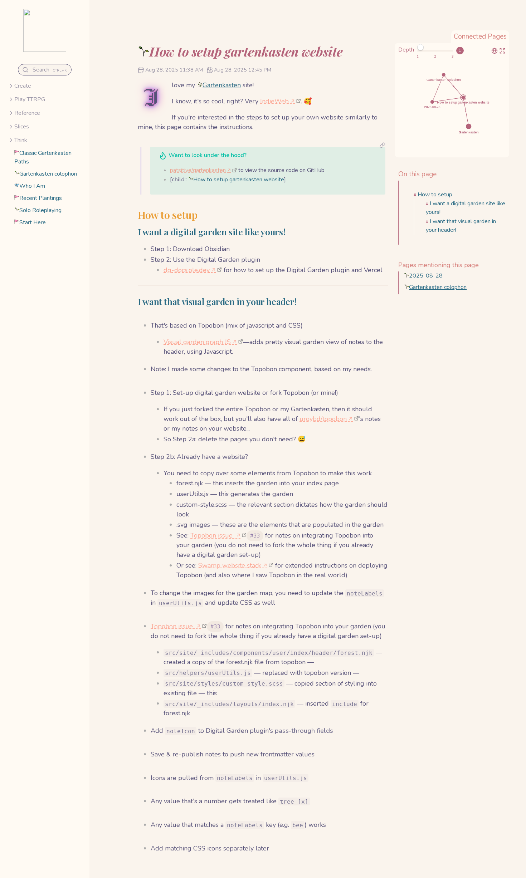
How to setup (435, 194)
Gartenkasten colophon (48, 174)
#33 (255, 536)
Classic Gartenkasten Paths (43, 157)
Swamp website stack (229, 565)
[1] (418, 56)
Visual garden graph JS (197, 342)
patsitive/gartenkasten (198, 170)
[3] (453, 56)
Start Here (32, 222)
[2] (435, 56)
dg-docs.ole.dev (187, 270)
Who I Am (32, 186)
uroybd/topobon (323, 419)
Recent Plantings (40, 198)
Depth (406, 50)
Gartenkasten (222, 85)
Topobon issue (212, 535)
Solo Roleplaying (40, 210)
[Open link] (382, 146)
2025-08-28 (426, 276)
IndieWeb (274, 101)
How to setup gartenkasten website (238, 179)
